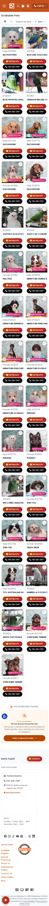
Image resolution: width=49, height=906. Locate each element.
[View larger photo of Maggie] (20, 657)
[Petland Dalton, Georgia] (11, 6)
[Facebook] (5, 836)
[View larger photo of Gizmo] (20, 75)
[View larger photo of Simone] (44, 433)
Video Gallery (7, 877)
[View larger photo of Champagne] (44, 343)
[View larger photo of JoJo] (44, 612)
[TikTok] (13, 836)
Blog (3, 880)
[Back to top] (45, 758)
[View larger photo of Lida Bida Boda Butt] (44, 523)
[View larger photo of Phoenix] (20, 209)
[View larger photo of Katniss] (20, 388)
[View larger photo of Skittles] (44, 567)
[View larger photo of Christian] (44, 164)
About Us (5, 863)
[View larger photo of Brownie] (44, 254)
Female (10, 185)
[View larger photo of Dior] (20, 254)
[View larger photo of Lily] (20, 164)
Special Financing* (6, 858)
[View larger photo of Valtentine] (20, 343)
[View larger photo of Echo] (20, 612)
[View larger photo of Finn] (20, 30)
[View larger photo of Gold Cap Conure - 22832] (44, 209)
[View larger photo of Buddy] (20, 478)
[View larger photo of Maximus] (44, 299)
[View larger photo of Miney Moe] (20, 523)
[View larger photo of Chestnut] (20, 567)
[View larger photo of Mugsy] (44, 119)
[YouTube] (17, 836)
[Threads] (29, 836)
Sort (40, 21)
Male (9, 51)
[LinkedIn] (33, 836)
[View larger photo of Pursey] (44, 30)
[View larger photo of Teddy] (44, 75)
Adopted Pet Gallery (7, 868)
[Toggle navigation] (4, 6)
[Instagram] (9, 836)
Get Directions (13, 792)
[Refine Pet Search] (5, 22)
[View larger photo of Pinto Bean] (20, 119)
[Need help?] (5, 900)
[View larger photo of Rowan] (44, 388)
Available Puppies (5, 852)
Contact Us (6, 873)
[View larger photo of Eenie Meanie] (44, 478)
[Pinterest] (21, 836)
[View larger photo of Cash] (20, 299)
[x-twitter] (25, 836)
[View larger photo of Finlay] (20, 433)
